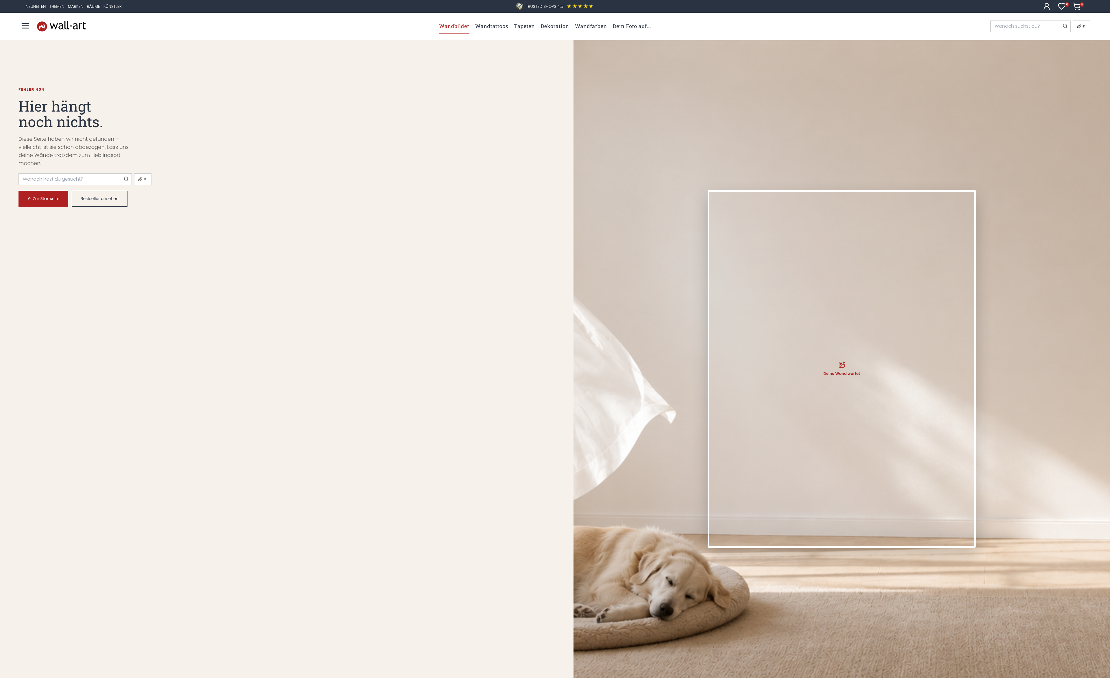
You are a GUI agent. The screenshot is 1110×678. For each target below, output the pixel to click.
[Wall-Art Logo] (61, 26)
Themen (56, 6)
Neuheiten (36, 6)
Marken (76, 6)
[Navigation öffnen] (25, 26)
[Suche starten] (1065, 26)
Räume (93, 6)
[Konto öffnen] (1046, 6)
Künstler (112, 6)
